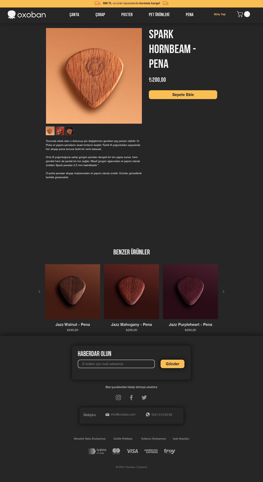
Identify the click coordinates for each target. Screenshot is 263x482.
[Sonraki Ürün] (223, 291)
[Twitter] (144, 397)
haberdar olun (94, 354)
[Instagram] (118, 397)
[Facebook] (131, 397)
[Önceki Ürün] (39, 291)
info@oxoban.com (123, 415)
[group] (131, 298)
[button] (244, 14)
